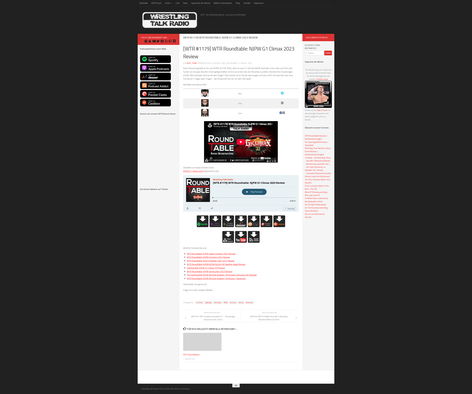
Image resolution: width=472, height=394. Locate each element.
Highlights (208, 302)
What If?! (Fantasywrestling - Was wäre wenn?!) (316, 194)
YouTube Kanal (322, 79)
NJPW (226, 302)
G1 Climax (199, 302)
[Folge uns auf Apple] (149, 41)
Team (185, 3)
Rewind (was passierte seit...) (318, 163)
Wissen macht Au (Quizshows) (317, 176)
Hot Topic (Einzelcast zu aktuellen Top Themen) (315, 169)
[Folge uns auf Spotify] (145, 41)
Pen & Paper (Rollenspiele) (315, 204)
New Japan (217, 302)
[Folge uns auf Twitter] (158, 41)
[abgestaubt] (282, 103)
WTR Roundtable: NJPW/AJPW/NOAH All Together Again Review (216, 264)
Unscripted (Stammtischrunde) (318, 173)
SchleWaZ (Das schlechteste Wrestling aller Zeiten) (316, 200)
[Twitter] (282, 93)
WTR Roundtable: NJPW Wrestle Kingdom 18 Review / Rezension (216, 278)
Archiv (167, 3)
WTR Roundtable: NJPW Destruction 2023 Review (209, 271)
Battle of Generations (223, 3)
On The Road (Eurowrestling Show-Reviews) (316, 209)
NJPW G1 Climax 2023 (193, 171)
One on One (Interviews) (314, 213)
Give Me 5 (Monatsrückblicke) (318, 160)
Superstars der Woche (200, 3)
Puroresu (233, 302)
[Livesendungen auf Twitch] (170, 41)
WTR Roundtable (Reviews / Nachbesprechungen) (316, 137)
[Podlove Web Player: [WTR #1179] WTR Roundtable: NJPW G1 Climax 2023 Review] (241, 193)
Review (240, 302)
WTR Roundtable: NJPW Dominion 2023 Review (208, 257)
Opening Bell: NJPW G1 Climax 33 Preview (206, 268)
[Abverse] (283, 113)
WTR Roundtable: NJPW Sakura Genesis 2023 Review (211, 253)
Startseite (143, 3)
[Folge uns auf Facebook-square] (162, 41)
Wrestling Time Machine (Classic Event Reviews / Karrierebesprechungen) (318, 151)
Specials (308, 217)
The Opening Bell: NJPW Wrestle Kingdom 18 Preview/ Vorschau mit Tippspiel (222, 275)
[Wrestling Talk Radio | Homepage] (169, 20)
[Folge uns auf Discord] (174, 41)
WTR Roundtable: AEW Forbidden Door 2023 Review (211, 260)
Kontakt (246, 3)
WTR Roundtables (191, 354)
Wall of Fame (322, 110)
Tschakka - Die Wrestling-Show (318, 157)
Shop (238, 3)
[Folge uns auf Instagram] (166, 41)
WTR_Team (192, 63)
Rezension (249, 302)
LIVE (178, 3)
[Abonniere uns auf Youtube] (153, 41)
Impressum (259, 3)
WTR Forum (156, 3)
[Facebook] (281, 113)
